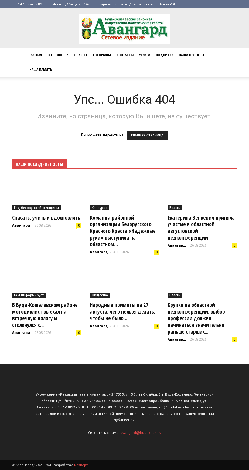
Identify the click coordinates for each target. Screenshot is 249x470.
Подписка (164, 55)
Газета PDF (168, 4)
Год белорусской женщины (36, 208)
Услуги (144, 55)
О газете (80, 55)
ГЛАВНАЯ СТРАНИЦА (147, 135)
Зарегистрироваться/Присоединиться (127, 4)
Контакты (125, 55)
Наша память (40, 69)
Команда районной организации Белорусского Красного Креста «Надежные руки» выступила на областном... (123, 231)
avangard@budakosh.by (140, 432)
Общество (100, 295)
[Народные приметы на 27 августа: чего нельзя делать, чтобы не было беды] (124, 281)
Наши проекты (191, 55)
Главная (35, 55)
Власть (174, 208)
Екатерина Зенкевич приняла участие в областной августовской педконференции (201, 227)
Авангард (21, 225)
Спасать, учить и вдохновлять (46, 217)
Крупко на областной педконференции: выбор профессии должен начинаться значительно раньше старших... (196, 318)
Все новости (58, 55)
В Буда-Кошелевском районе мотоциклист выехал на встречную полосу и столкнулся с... (45, 314)
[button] (229, 62)
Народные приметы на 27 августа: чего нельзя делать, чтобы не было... (122, 311)
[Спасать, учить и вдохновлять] (46, 193)
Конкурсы (99, 208)
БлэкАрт (81, 464)
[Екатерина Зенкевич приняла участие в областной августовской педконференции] (202, 193)
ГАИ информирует (29, 295)
